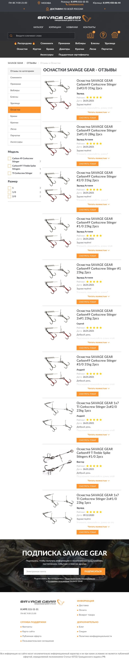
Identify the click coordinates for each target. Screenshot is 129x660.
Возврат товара (87, 615)
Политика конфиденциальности (95, 636)
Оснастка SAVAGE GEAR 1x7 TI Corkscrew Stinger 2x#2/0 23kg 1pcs (98, 407)
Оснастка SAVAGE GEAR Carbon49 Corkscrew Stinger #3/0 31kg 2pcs (96, 360)
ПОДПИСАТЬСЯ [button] (93, 571)
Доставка (84, 606)
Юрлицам (55, 27)
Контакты (89, 27)
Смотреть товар (87, 118)
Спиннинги (47, 43)
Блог (81, 627)
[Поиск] (11, 36)
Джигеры (64, 49)
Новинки (72, 27)
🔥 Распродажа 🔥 (24, 43)
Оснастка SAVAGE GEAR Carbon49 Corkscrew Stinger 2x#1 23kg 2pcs (96, 314)
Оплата (83, 610)
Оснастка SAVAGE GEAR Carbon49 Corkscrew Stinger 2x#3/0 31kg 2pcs (96, 84)
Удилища (110, 43)
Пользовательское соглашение (38, 641)
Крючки (79, 49)
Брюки (50, 49)
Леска (93, 49)
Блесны (95, 43)
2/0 (14, 196)
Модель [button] (13, 152)
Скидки (83, 631)
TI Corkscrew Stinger (22, 173)
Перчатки (106, 49)
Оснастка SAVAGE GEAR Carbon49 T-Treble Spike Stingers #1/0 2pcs (95, 453)
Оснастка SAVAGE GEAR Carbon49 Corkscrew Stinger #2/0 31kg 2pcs (96, 176)
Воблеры (80, 43)
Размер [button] (12, 181)
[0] (114, 35)
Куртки (37, 49)
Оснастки (22, 49)
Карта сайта (28, 631)
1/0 (14, 192)
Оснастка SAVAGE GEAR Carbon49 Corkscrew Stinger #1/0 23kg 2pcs (96, 222)
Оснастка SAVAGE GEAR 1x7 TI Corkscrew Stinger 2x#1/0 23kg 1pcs (98, 499)
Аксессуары (46, 55)
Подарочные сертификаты (74, 55)
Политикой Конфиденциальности (80, 579)
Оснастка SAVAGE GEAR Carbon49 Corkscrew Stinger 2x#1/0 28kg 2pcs (96, 130)
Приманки (64, 43)
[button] (75, 4)
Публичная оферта (31, 636)
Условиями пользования (58, 581)
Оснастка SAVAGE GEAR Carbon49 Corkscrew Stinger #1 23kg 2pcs (99, 268)
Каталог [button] (39, 27)
